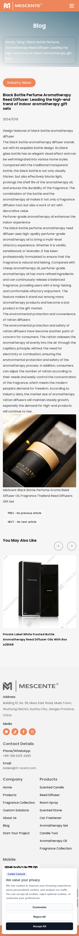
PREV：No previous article (24, 513)
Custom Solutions (16, 810)
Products (9, 795)
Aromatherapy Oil (53, 841)
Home (10, 42)
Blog (21, 42)
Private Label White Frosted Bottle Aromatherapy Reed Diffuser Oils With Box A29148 (35, 639)
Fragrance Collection (19, 802)
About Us (9, 818)
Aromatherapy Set (54, 825)
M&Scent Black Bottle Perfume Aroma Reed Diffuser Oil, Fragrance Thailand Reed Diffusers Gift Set (37, 496)
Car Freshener (51, 818)
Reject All (39, 916)
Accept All (39, 926)
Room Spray (49, 802)
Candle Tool (49, 833)
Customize (39, 907)
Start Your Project (16, 833)
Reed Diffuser (50, 795)
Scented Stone (51, 810)
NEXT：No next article (22, 522)
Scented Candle (52, 787)
